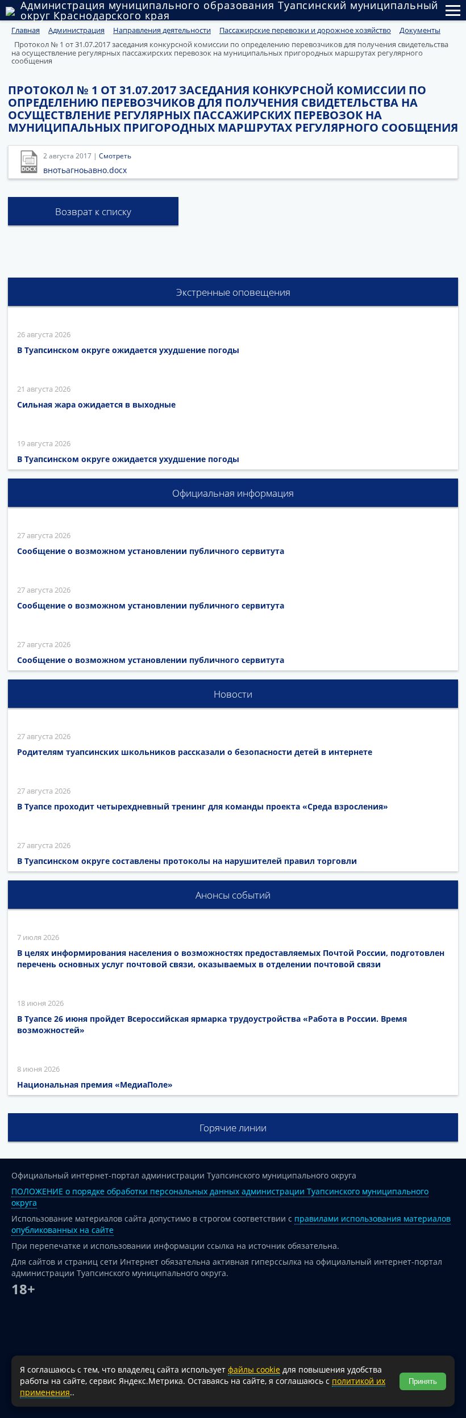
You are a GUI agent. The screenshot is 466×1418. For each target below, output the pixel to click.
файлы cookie (254, 1369)
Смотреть (115, 156)
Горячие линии (233, 1127)
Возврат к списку (93, 211)
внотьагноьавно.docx (85, 170)
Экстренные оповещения (233, 292)
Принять (423, 1381)
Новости (233, 693)
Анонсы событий (233, 894)
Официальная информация (233, 493)
